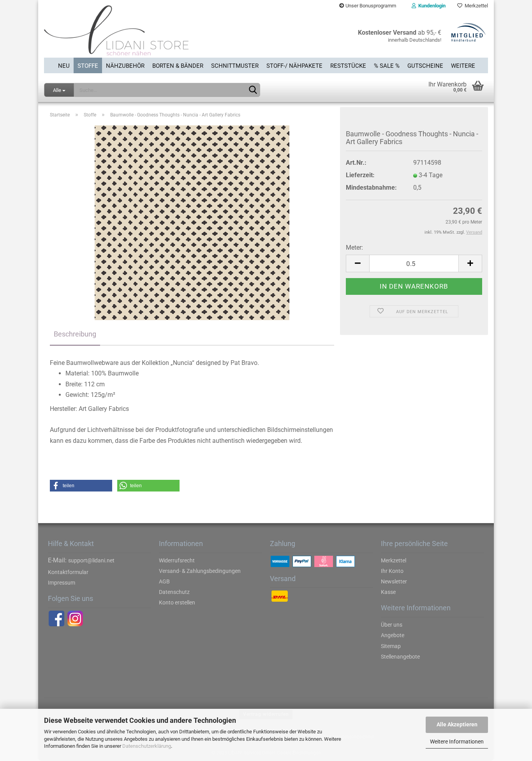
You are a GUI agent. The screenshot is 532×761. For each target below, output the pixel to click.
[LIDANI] (152, 35)
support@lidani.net (91, 560)
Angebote (392, 635)
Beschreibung (75, 334)
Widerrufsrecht (177, 560)
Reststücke (348, 65)
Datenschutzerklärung (146, 746)
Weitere (463, 65)
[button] (81, 485)
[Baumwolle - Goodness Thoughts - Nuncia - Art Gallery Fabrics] (192, 222)
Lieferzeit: (360, 175)
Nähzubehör (125, 65)
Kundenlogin (431, 6)
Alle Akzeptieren (457, 724)
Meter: (354, 247)
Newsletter (394, 581)
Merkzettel (475, 6)
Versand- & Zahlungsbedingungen (200, 571)
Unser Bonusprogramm (370, 6)
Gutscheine (425, 65)
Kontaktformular (68, 572)
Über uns (391, 625)
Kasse (388, 592)
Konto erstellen (177, 602)
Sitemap (391, 646)
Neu (64, 65)
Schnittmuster (235, 65)
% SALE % (387, 65)
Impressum (61, 583)
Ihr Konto (392, 571)
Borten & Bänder (177, 65)
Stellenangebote (400, 657)
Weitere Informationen (457, 741)
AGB (164, 581)
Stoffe (88, 65)
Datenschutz (174, 592)
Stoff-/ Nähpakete (294, 65)
